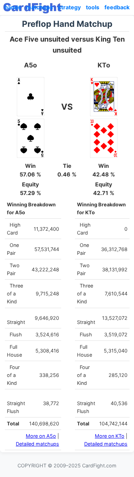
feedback (117, 7)
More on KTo (109, 436)
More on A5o (41, 436)
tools (92, 7)
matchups (39, 7)
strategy (69, 7)
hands (12, 7)
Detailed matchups (37, 444)
